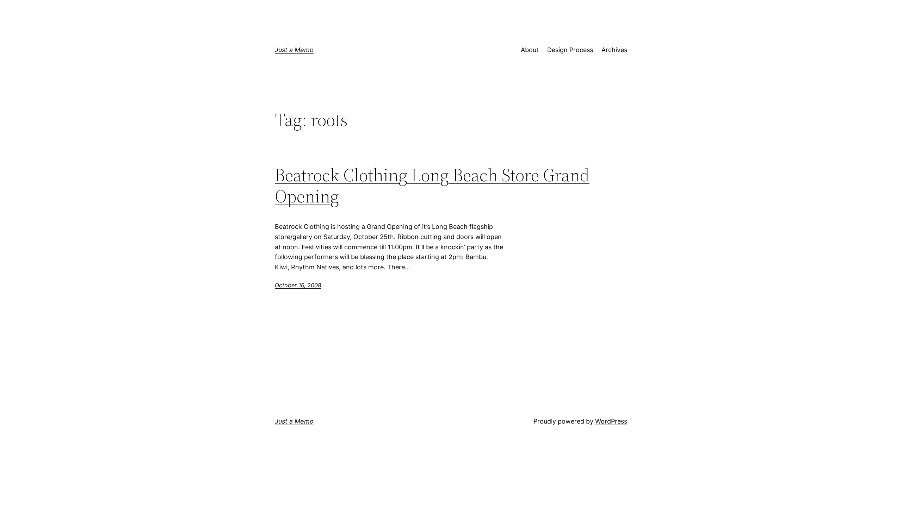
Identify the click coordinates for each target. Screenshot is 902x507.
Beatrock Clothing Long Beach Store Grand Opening (432, 185)
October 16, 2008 (298, 285)
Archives (614, 50)
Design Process (570, 50)
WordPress (611, 421)
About (530, 50)
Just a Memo (294, 50)
